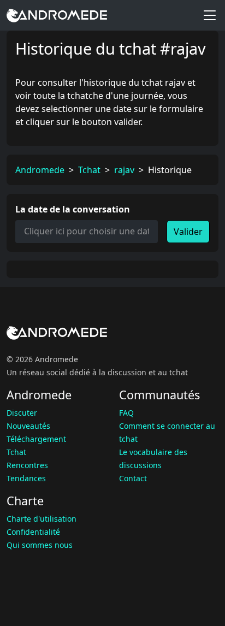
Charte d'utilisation (41, 518)
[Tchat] (57, 15)
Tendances (26, 478)
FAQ (126, 413)
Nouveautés (28, 426)
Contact (133, 478)
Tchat (89, 170)
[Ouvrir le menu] (209, 15)
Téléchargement (36, 439)
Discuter (22, 413)
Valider (188, 232)
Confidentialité (33, 532)
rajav (124, 170)
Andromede (39, 170)
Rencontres (27, 465)
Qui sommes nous (40, 545)
